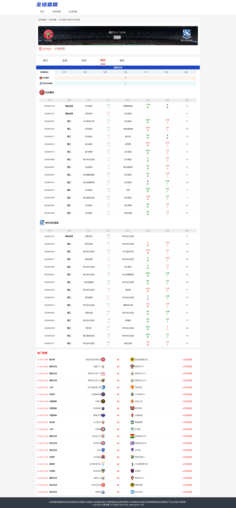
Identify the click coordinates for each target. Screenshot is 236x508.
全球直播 (42, 19)
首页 (42, 11)
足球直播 (73, 11)
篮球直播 (56, 11)
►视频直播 (60, 48)
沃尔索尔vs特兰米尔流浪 (69, 19)
